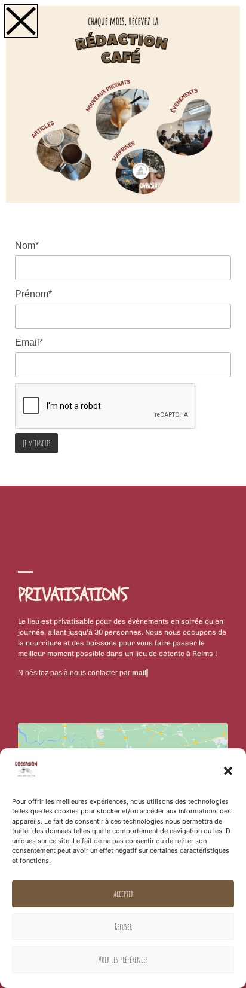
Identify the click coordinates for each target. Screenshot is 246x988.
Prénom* (33, 294)
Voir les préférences (123, 959)
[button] (228, 771)
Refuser (123, 926)
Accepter (123, 893)
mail (139, 673)
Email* (29, 342)
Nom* (27, 246)
